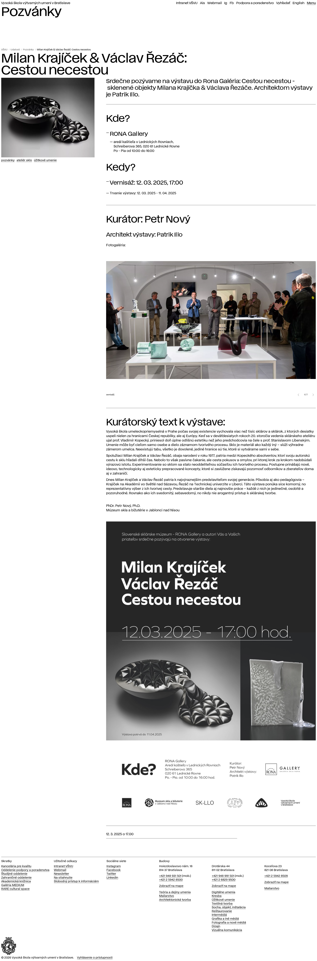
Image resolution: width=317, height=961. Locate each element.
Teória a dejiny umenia (175, 892)
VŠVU (4, 50)
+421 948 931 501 (170, 876)
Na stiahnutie (63, 877)
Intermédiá (219, 915)
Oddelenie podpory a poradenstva (25, 870)
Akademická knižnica (16, 881)
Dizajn (216, 926)
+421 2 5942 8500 (171, 880)
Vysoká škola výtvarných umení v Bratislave (35, 3)
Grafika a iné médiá (225, 919)
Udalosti (15, 50)
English (298, 3)
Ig (225, 3)
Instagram (113, 866)
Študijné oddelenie (14, 874)
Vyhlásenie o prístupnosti (95, 957)
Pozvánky (28, 50)
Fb (232, 3)
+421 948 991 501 (223, 876)
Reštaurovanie (222, 911)
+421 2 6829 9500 (223, 880)
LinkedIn (112, 877)
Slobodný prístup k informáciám (76, 881)
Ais (202, 3)
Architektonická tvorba (175, 900)
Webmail (214, 3)
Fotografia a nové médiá (229, 922)
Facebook (113, 870)
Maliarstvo (166, 896)
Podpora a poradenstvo (255, 3)
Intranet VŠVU (186, 3)
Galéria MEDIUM (12, 885)
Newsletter (61, 874)
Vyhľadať (283, 3)
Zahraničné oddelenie (16, 877)
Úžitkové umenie (45, 160)
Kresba (217, 896)
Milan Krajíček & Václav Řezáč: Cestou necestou (64, 50)
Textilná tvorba (222, 903)
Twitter (111, 874)
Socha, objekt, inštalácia (229, 907)
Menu (311, 3)
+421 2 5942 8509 (276, 876)
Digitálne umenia (223, 892)
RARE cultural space (15, 889)
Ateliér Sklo (24, 160)
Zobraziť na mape (171, 886)
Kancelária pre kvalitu (16, 866)
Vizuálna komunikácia (227, 930)
